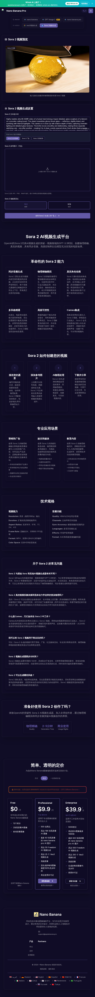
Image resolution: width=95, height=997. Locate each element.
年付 (44, 778)
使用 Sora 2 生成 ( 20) (45, 216)
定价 (31, 951)
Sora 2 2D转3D (38, 138)
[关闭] (92, 3)
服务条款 (51, 969)
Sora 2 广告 (25, 138)
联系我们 (84, 3)
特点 (31, 947)
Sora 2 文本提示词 (12, 114)
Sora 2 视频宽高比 (12, 199)
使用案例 (31, 955)
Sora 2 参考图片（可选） (14, 146)
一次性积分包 (55, 778)
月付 (36, 778)
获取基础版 (46, 881)
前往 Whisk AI (72, 3)
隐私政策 (43, 969)
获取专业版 (73, 881)
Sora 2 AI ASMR (13, 138)
